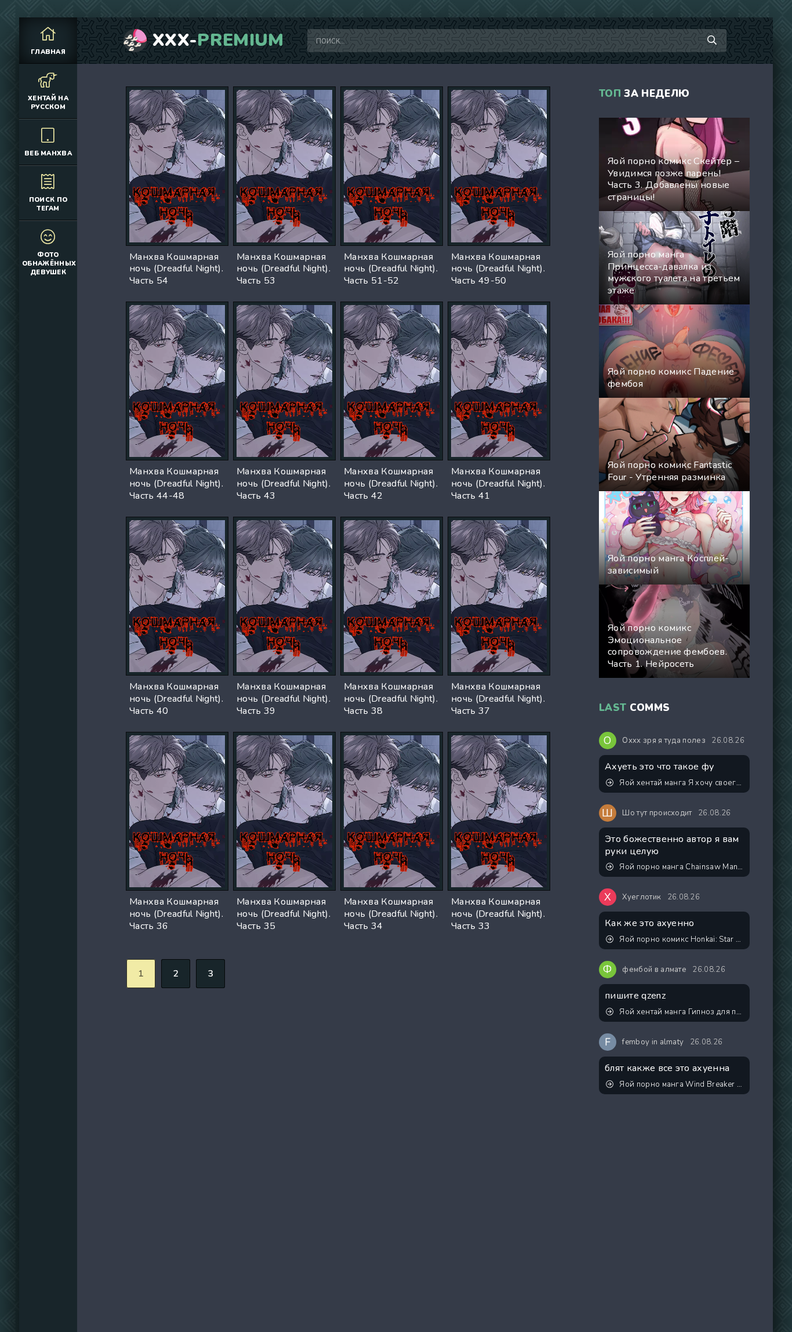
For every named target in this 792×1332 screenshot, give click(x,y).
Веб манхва (48, 153)
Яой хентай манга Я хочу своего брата (681, 783)
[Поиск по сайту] (711, 40)
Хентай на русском (48, 102)
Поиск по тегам (48, 204)
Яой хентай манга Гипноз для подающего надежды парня (681, 1012)
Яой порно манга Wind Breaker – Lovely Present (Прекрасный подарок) (681, 1084)
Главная (48, 52)
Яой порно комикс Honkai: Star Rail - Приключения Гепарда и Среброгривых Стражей (681, 939)
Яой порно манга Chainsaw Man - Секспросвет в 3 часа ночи (681, 867)
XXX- (218, 40)
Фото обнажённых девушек (49, 264)
